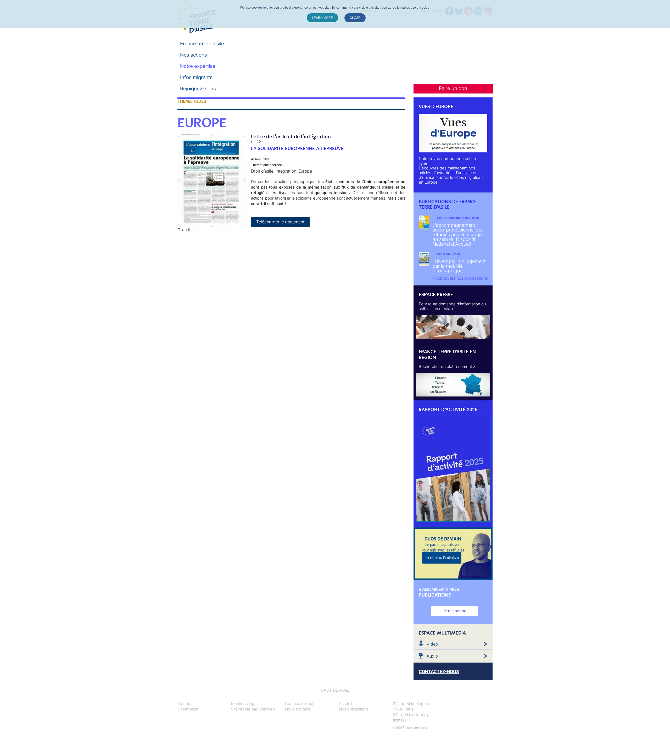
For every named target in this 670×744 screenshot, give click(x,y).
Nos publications (354, 709)
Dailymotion (187, 709)
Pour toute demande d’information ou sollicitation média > (452, 306)
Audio (432, 656)
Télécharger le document (280, 221)
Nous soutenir (297, 709)
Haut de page (335, 690)
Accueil (345, 703)
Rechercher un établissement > (447, 366)
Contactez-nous (299, 703)
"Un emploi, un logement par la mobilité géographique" (459, 265)
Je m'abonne (454, 610)
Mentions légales (246, 703)
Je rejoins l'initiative (442, 557)
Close (355, 18)
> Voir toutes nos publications (459, 278)
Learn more (322, 18)
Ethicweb (266, 709)
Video (432, 644)
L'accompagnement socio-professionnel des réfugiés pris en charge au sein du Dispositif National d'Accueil (458, 234)
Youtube (185, 703)
